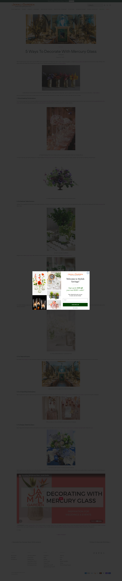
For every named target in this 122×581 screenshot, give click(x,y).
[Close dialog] (88, 273)
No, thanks (75, 308)
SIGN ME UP (75, 305)
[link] (75, 274)
